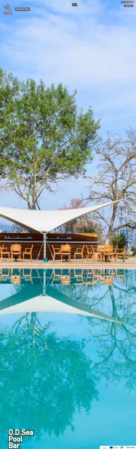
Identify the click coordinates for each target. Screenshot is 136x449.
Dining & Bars (22, 9)
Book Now (128, 5)
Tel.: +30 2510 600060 (127, 2)
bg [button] (74, 4)
